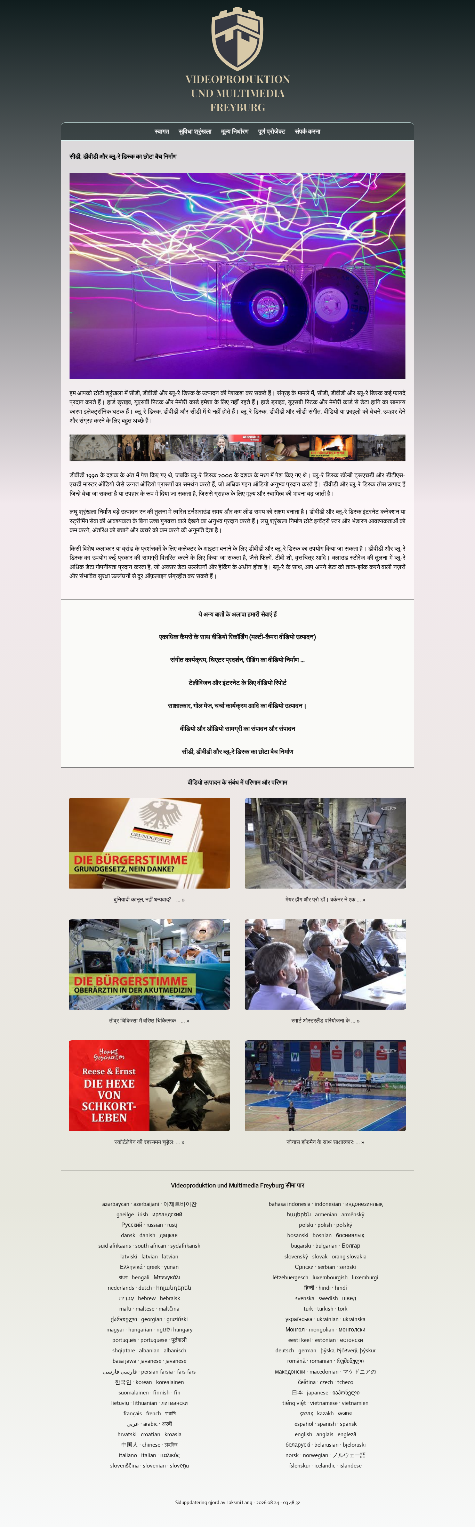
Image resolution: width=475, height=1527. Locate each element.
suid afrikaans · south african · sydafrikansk (149, 1245)
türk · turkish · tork (325, 1308)
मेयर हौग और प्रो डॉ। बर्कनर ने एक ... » (325, 899)
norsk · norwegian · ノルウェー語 (325, 1455)
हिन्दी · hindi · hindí (325, 1287)
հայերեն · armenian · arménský (325, 1214)
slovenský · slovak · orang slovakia (325, 1256)
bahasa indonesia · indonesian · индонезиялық (326, 1204)
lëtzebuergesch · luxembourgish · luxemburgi (325, 1277)
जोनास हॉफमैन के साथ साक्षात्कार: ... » (325, 1142)
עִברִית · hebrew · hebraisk (149, 1298)
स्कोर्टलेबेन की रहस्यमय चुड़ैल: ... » (149, 1142)
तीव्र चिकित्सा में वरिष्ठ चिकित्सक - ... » (149, 1020)
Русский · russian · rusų (149, 1224)
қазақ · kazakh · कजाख (325, 1413)
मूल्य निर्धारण (235, 131)
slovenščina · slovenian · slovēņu (149, 1465)
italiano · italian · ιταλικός (149, 1455)
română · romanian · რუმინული (325, 1361)
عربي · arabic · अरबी (149, 1423)
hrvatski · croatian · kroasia (150, 1434)
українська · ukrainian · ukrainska (325, 1319)
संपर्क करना (307, 131)
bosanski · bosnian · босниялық (325, 1235)
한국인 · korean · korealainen (149, 1382)
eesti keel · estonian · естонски (325, 1340)
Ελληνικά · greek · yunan (149, 1267)
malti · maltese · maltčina (149, 1308)
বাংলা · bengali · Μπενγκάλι (149, 1277)
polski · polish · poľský (325, 1224)
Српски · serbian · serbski (325, 1267)
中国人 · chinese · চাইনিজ (149, 1444)
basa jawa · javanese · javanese (149, 1361)
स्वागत (162, 131)
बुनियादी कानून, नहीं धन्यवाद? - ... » (149, 899)
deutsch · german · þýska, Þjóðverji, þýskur (325, 1350)
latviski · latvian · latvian (149, 1256)
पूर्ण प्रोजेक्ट (271, 131)
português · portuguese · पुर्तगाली (149, 1340)
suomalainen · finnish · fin (149, 1392)
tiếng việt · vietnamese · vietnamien (325, 1403)
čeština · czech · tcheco (325, 1382)
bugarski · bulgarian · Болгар (325, 1245)
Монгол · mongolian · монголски (325, 1329)
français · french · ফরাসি (149, 1413)
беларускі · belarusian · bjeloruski (325, 1444)
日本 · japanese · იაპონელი (326, 1392)
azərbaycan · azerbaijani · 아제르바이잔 (149, 1204)
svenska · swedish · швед (325, 1298)
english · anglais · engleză (325, 1434)
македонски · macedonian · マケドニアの (325, 1371)
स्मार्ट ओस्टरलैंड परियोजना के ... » (325, 1020)
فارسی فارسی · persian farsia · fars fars (149, 1371)
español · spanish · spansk (326, 1423)
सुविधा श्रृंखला (195, 131)
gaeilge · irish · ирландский (149, 1214)
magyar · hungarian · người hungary (149, 1329)
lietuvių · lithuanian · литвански (149, 1403)
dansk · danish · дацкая (149, 1235)
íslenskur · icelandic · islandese (325, 1465)
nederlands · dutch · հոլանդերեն (149, 1287)
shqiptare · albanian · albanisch (149, 1350)
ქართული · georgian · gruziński (149, 1319)
